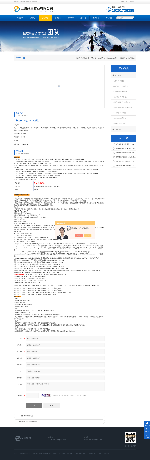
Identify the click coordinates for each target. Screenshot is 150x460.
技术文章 (71, 18)
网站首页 (20, 18)
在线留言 (96, 18)
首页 (87, 58)
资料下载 (83, 18)
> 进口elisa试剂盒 (118, 81)
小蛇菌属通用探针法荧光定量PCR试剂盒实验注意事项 (126, 153)
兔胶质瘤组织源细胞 (30, 421)
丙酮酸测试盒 (28, 416)
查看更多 (118, 129)
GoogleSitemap (80, 453)
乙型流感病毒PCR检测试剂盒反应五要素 (126, 157)
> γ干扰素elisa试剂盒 (119, 113)
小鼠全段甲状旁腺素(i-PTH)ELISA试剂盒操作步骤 (126, 161)
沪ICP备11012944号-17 (66, 453)
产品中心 (45, 18)
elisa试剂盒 (101, 58)
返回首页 (124, 2)
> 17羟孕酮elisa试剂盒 (120, 91)
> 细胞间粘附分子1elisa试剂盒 (122, 107)
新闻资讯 (58, 18)
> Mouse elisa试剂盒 (119, 123)
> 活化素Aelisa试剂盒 (120, 97)
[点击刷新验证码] (46, 395)
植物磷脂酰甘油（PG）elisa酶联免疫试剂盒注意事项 (126, 148)
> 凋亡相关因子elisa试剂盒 (121, 102)
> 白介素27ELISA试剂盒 (121, 86)
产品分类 (124, 68)
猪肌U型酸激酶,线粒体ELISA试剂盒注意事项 (126, 165)
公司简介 (33, 18)
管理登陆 (106, 453)
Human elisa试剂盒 (112, 58)
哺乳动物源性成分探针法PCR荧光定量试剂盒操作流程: (126, 144)
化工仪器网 (97, 453)
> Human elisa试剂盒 (119, 118)
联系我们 (132, 2)
